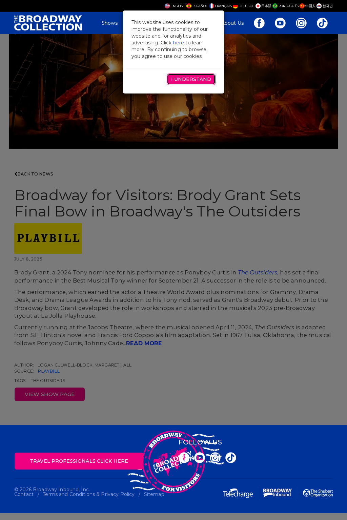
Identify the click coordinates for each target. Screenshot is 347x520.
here (178, 43)
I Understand (191, 79)
